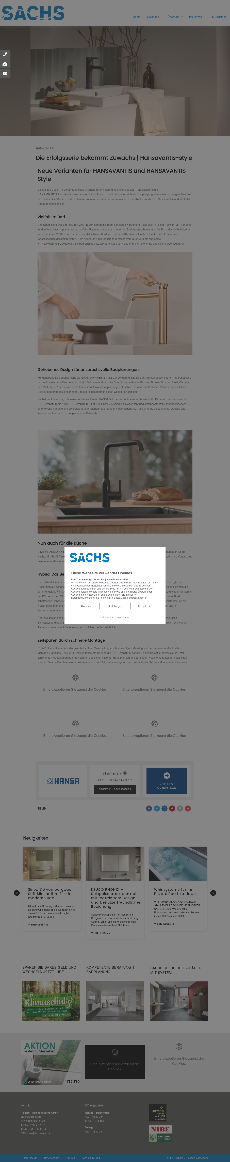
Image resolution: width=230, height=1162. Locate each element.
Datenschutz (106, 617)
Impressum (123, 617)
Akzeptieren (144, 606)
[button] (5, 54)
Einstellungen (115, 606)
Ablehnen (86, 606)
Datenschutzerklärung (83, 597)
